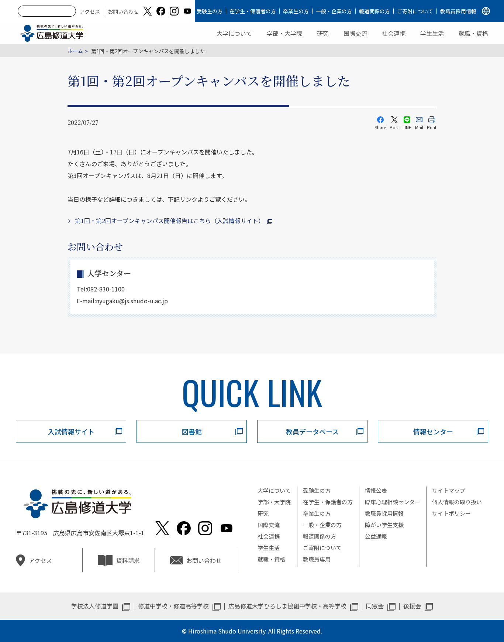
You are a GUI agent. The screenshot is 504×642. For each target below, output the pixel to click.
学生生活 (432, 33)
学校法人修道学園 (94, 605)
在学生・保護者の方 (252, 11)
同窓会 (375, 605)
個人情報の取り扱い (457, 502)
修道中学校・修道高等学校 (173, 605)
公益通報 (376, 536)
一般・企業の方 (334, 11)
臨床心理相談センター (392, 502)
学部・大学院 (284, 33)
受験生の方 (209, 11)
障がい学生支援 (384, 525)
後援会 (412, 605)
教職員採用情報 (458, 11)
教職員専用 (317, 559)
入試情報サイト (71, 431)
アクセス (90, 11)
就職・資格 (473, 33)
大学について (234, 33)
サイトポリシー (451, 513)
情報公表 (376, 490)
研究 (323, 33)
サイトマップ (448, 490)
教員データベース (312, 431)
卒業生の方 (296, 11)
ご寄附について (415, 11)
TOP (468, 612)
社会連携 (393, 33)
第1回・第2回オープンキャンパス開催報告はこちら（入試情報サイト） (169, 220)
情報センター (433, 431)
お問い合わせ (123, 11)
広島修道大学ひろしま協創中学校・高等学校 (287, 605)
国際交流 (355, 33)
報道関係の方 (374, 11)
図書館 (192, 431)
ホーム (75, 51)
